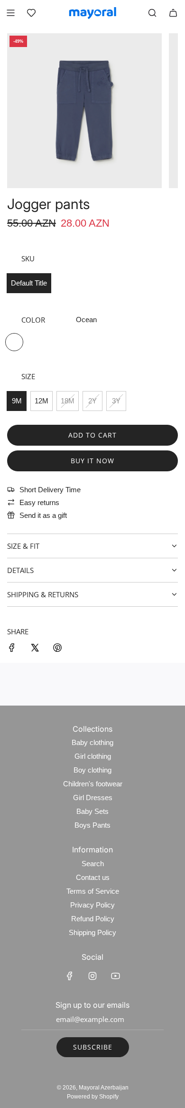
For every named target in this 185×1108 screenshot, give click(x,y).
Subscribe (92, 1046)
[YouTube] (115, 975)
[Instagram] (92, 975)
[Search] (152, 12)
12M (41, 401)
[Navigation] (10, 12)
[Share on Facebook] (11, 649)
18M (67, 401)
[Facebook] (69, 975)
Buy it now (92, 460)
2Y (92, 401)
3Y (116, 401)
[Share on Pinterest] (57, 649)
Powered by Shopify (93, 1096)
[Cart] (173, 12)
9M (17, 401)
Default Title (29, 283)
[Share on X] (34, 649)
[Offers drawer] (31, 12)
